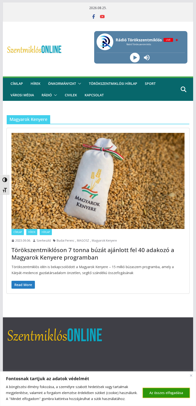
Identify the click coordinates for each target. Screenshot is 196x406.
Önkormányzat (62, 83)
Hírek (35, 83)
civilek (71, 95)
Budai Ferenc (65, 240)
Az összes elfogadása (166, 392)
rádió (47, 95)
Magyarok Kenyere (104, 240)
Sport (150, 83)
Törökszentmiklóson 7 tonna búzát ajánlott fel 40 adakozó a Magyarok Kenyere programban (92, 253)
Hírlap (46, 232)
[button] (78, 83)
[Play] (135, 58)
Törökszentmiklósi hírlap (113, 83)
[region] (98, 388)
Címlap (17, 232)
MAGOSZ (83, 240)
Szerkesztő (44, 240)
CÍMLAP (17, 83)
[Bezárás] (191, 375)
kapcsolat (94, 95)
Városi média (22, 95)
